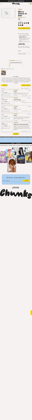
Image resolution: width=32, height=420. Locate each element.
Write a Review (27, 85)
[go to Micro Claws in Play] (20, 23)
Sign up (26, 180)
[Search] (29, 3)
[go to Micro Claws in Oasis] (19, 25)
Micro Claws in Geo (7, 109)
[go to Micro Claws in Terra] (22, 25)
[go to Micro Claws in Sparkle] (24, 23)
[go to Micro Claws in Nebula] (28, 23)
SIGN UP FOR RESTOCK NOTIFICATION (24, 28)
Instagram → (18, 143)
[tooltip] (18, 76)
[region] (3, 72)
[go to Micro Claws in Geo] (22, 23)
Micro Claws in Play (7, 126)
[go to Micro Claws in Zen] (19, 23)
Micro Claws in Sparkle (7, 93)
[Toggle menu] (1, 3)
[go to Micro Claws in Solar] (20, 25)
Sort (23, 88)
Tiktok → (13, 143)
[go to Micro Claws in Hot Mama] (26, 23)
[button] (24, 17)
